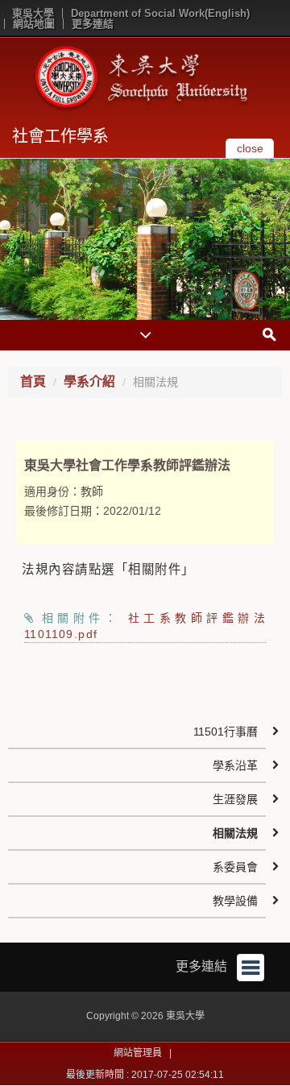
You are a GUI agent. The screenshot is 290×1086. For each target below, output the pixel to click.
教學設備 (235, 900)
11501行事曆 (225, 731)
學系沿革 (235, 765)
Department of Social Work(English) (160, 13)
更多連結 (93, 24)
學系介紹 (89, 381)
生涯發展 (235, 799)
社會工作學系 (60, 136)
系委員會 (235, 866)
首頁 (33, 381)
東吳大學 (33, 13)
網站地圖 (34, 24)
